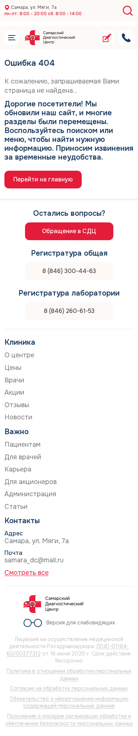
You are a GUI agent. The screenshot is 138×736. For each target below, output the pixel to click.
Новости (18, 417)
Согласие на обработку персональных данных (69, 688)
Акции (14, 392)
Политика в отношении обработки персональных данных (69, 675)
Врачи (14, 380)
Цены (12, 368)
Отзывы (16, 405)
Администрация (30, 494)
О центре (19, 355)
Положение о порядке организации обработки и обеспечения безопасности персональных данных (69, 720)
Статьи (16, 506)
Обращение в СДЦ (69, 231)
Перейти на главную (43, 179)
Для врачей (22, 457)
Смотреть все (26, 573)
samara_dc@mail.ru (34, 560)
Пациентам (22, 444)
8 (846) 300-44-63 (69, 271)
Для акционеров (30, 482)
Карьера (17, 469)
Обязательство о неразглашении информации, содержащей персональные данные (69, 702)
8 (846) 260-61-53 (69, 311)
